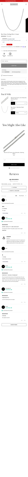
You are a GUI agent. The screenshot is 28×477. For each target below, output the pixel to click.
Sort (16, 195)
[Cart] (26, 4)
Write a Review (17, 191)
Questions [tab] (18, 184)
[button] (6, 36)
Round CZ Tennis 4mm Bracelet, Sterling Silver (19, 98)
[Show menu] (2, 4)
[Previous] (1, 40)
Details (2, 88)
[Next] (26, 40)
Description (3, 79)
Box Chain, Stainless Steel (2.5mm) (17, 108)
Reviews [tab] (6, 184)
